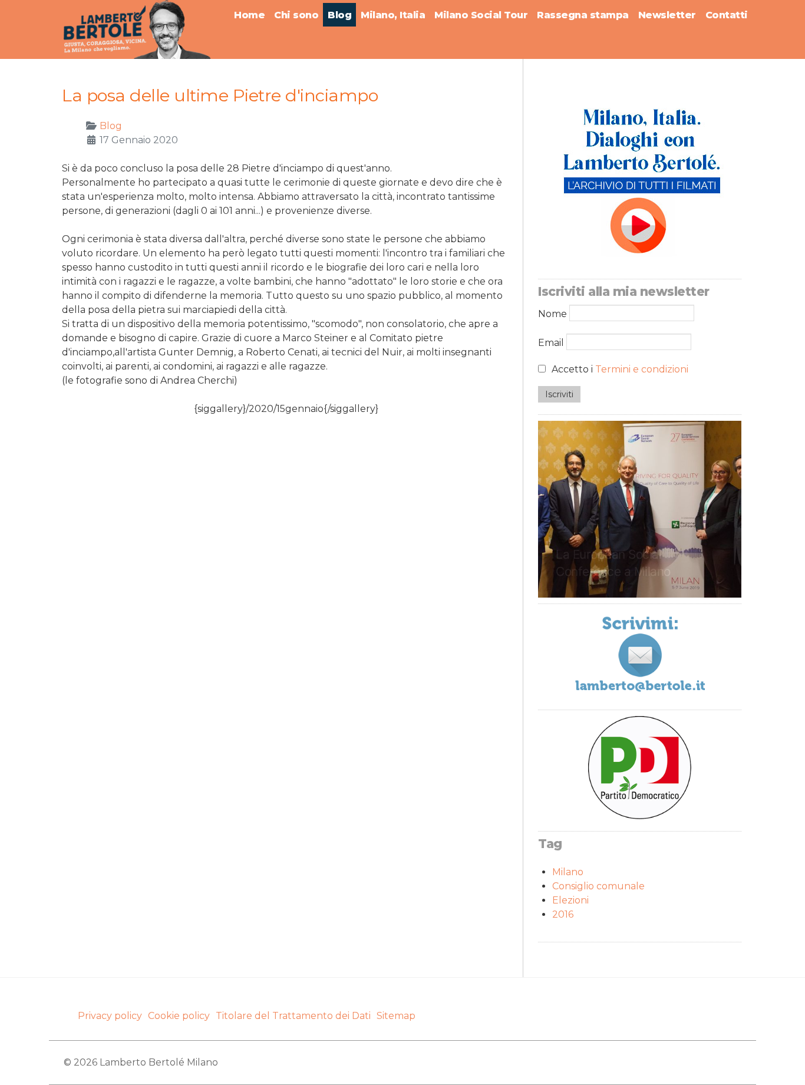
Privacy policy (110, 1015)
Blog (111, 125)
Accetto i (618, 369)
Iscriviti (559, 394)
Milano (567, 872)
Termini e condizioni (641, 369)
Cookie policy (179, 1015)
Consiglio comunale (598, 886)
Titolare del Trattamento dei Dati (293, 1015)
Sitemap (396, 1015)
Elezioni (570, 900)
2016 (562, 914)
